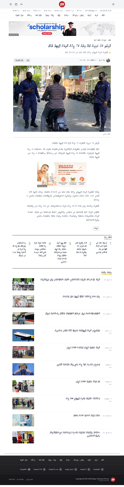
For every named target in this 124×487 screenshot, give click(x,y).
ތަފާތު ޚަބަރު (38, 15)
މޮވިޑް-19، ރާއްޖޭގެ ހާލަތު (100, 40)
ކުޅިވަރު (89, 15)
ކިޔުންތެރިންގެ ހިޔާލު (20, 480)
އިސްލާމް (29, 15)
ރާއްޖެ (103, 15)
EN (21, 4)
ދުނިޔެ (96, 15)
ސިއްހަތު (66, 15)
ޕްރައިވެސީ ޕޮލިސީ (29, 480)
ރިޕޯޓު (59, 15)
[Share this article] (27, 60)
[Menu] (113, 4)
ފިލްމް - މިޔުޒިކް (50, 15)
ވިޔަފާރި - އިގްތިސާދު (78, 15)
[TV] (16, 4)
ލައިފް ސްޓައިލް (19, 15)
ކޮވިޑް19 (96, 228)
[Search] (11, 4)
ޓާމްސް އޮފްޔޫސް (12, 480)
